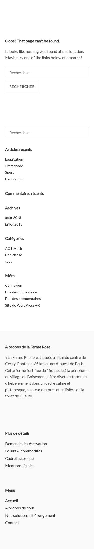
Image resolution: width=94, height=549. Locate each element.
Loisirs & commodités (23, 450)
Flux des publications (21, 292)
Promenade (14, 166)
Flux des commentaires (23, 298)
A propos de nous (20, 507)
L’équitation (14, 159)
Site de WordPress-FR (22, 305)
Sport (9, 172)
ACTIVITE (13, 248)
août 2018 (13, 217)
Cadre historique (19, 458)
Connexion (13, 285)
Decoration (14, 179)
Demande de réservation (26, 443)
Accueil (11, 500)
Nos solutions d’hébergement (30, 515)
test (8, 261)
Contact (12, 522)
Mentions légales (19, 465)
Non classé (13, 255)
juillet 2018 (13, 224)
